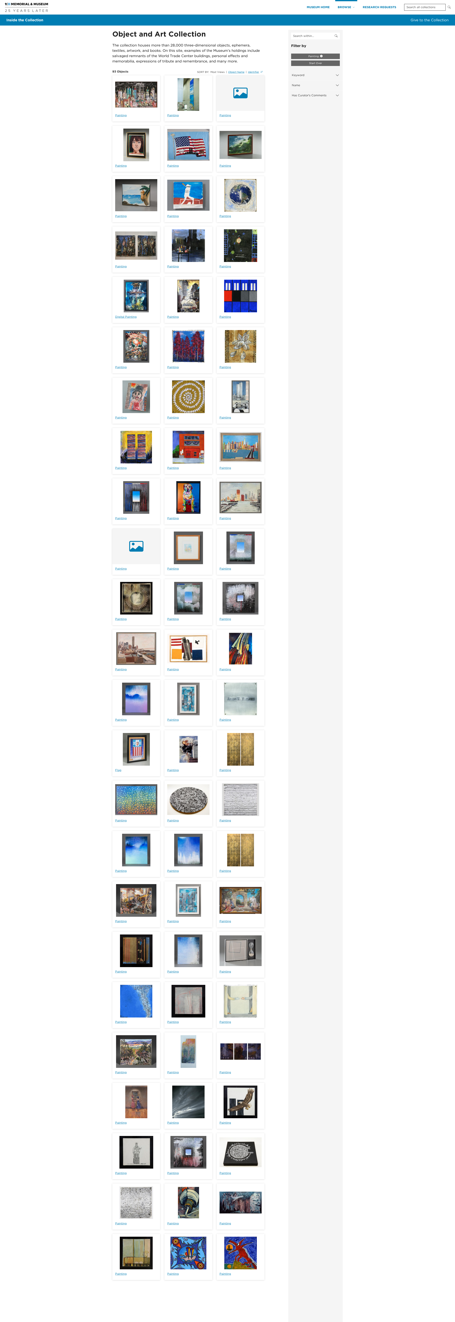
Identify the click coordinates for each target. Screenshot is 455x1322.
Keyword (298, 75)
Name (296, 85)
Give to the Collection (430, 20)
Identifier (253, 72)
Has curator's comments (309, 95)
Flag (118, 770)
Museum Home (318, 7)
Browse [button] (344, 7)
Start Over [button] (315, 63)
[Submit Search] (449, 7)
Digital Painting (126, 317)
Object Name (236, 72)
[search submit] (336, 36)
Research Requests (379, 7)
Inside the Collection (24, 20)
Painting (121, 115)
